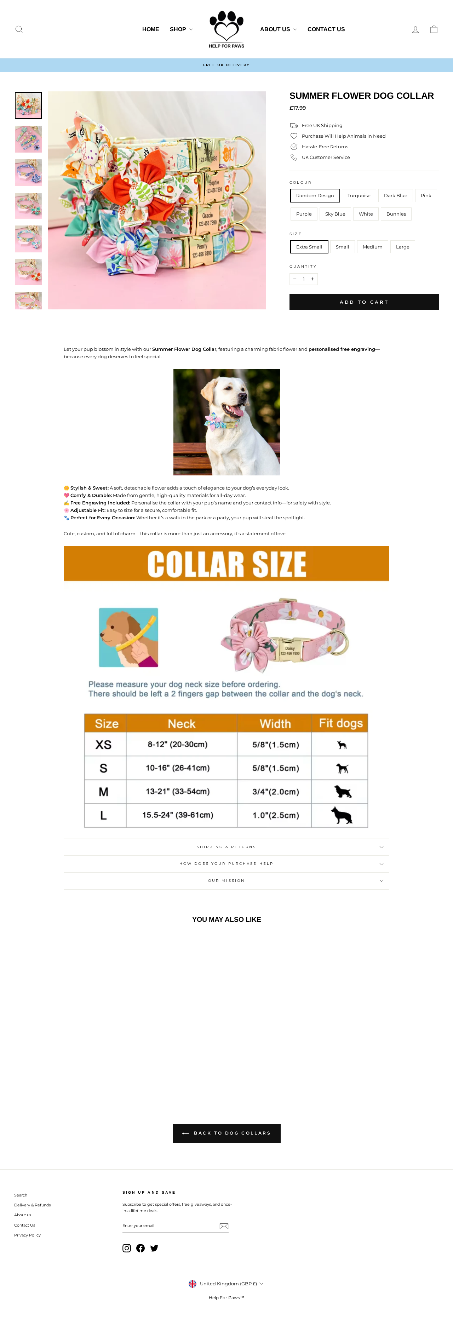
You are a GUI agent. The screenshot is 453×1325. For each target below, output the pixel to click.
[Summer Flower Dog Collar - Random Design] (31, 1064)
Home (150, 29)
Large (402, 247)
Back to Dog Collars (231, 1133)
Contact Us (326, 29)
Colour (300, 182)
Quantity (303, 266)
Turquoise (359, 195)
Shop (179, 29)
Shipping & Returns (226, 847)
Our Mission (226, 880)
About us (276, 29)
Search (20, 1195)
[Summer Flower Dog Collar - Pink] (59, 1064)
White (366, 214)
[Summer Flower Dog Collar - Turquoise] (40, 1064)
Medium (373, 247)
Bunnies (396, 214)
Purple (304, 214)
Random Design (315, 195)
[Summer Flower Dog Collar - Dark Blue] (50, 1064)
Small (342, 247)
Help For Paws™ (226, 1297)
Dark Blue (395, 195)
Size (295, 234)
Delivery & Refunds (32, 1205)
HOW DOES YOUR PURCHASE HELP (226, 863)
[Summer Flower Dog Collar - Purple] (69, 1064)
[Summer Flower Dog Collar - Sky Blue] (78, 1064)
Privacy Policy (27, 1235)
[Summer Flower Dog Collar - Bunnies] (97, 1064)
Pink (426, 195)
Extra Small (309, 247)
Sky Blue (335, 214)
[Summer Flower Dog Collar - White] (88, 1064)
